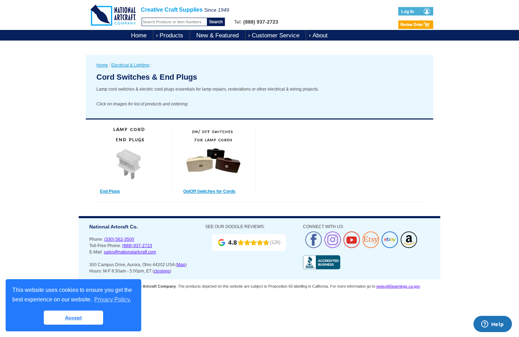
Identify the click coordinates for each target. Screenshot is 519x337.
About (320, 35)
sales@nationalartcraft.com (130, 252)
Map (181, 264)
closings (162, 271)
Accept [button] (73, 317)
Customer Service (275, 35)
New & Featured (217, 35)
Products (171, 35)
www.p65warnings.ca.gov (398, 286)
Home (139, 35)
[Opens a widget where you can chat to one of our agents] (492, 324)
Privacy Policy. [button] (112, 299)
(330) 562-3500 (119, 239)
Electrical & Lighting (130, 65)
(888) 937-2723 (137, 245)
